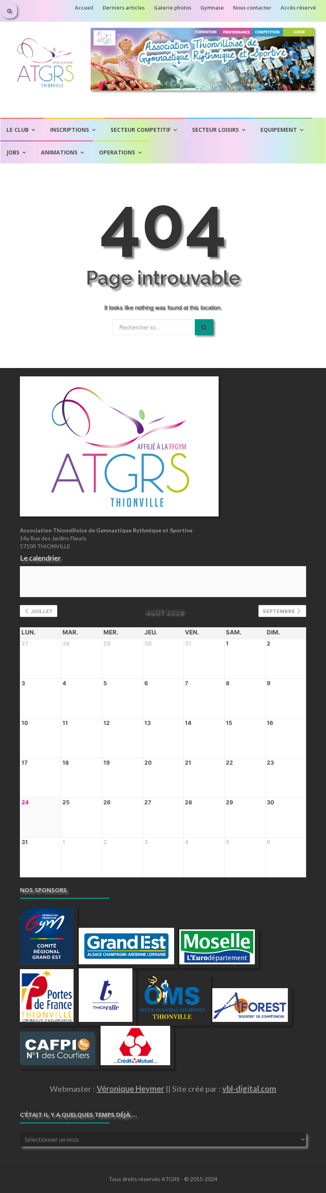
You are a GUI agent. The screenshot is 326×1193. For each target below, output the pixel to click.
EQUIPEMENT (278, 129)
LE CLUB (17, 129)
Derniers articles (124, 7)
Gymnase (212, 7)
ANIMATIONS (59, 152)
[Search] (204, 327)
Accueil (84, 7)
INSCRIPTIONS (69, 129)
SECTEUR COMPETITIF (141, 129)
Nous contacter (252, 7)
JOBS (12, 152)
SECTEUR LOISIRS (215, 129)
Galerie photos (172, 7)
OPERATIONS (117, 152)
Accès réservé (298, 7)
